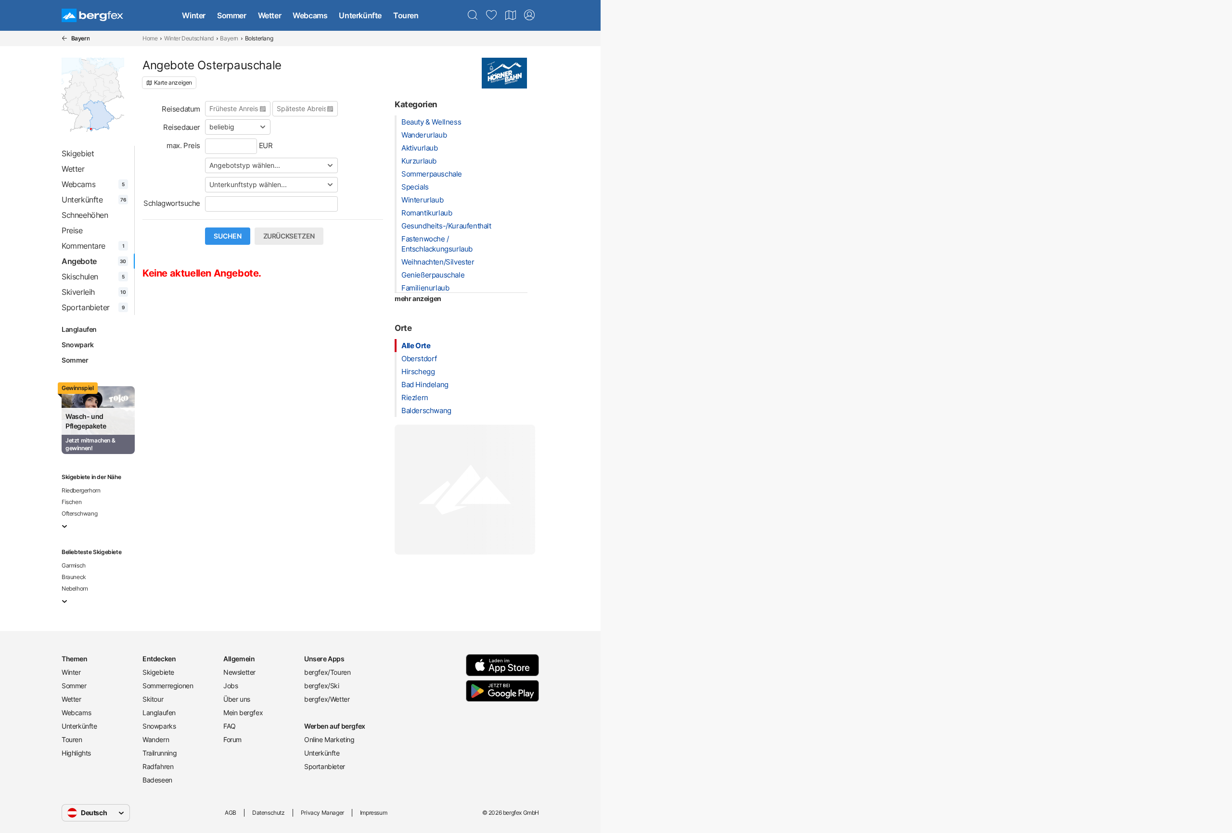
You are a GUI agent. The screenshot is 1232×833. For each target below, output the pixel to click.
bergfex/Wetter (326, 699)
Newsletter (239, 672)
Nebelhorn (75, 588)
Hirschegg (418, 371)
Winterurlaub (422, 199)
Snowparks (159, 726)
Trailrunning (159, 753)
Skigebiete (158, 672)
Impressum (373, 812)
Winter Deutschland (189, 38)
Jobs (230, 686)
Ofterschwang (79, 513)
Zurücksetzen (289, 236)
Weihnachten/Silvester (438, 261)
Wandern (155, 739)
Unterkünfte (360, 15)
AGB (230, 812)
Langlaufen (79, 329)
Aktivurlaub (419, 147)
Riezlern (414, 397)
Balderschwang (426, 410)
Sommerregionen (167, 686)
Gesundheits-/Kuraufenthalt (446, 225)
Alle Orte (415, 345)
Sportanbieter (324, 766)
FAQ (229, 726)
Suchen (228, 236)
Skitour (152, 699)
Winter (193, 15)
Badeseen (157, 780)
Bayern (229, 38)
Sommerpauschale (431, 173)
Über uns (236, 699)
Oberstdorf (419, 358)
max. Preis (183, 145)
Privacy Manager (322, 812)
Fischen (71, 501)
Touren (406, 15)
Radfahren (157, 766)
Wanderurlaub (424, 134)
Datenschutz (268, 812)
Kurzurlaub (418, 160)
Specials (415, 186)
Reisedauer (181, 127)
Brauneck (74, 577)
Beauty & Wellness (431, 121)
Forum (232, 739)
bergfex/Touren (327, 672)
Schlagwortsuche (171, 203)
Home (149, 38)
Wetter (270, 15)
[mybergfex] (529, 15)
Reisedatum (181, 109)
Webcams (310, 15)
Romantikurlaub (426, 212)
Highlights (76, 753)
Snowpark (78, 345)
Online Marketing (329, 739)
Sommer (231, 15)
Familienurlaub (425, 287)
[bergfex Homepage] (92, 15)
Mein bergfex (243, 712)
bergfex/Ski (321, 686)
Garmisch (74, 565)
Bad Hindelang (425, 384)
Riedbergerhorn (81, 490)
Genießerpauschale (432, 274)
